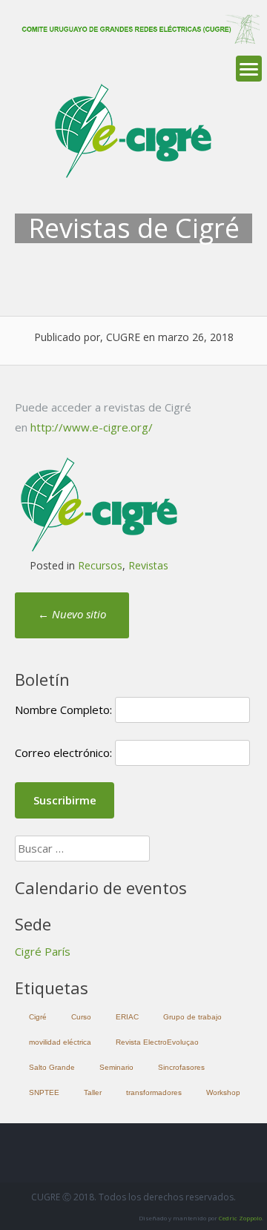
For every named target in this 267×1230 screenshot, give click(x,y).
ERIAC (127, 1017)
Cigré (38, 1017)
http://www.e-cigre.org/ (91, 427)
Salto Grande (52, 1067)
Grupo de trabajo (192, 1017)
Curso (81, 1017)
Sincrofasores (181, 1067)
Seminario (116, 1067)
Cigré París (42, 951)
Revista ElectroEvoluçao (157, 1042)
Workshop (223, 1092)
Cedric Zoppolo (240, 1218)
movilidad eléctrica (60, 1042)
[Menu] (249, 69)
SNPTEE (44, 1092)
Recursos (100, 565)
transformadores (154, 1092)
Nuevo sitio (72, 613)
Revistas (148, 565)
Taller (93, 1092)
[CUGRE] (137, 39)
